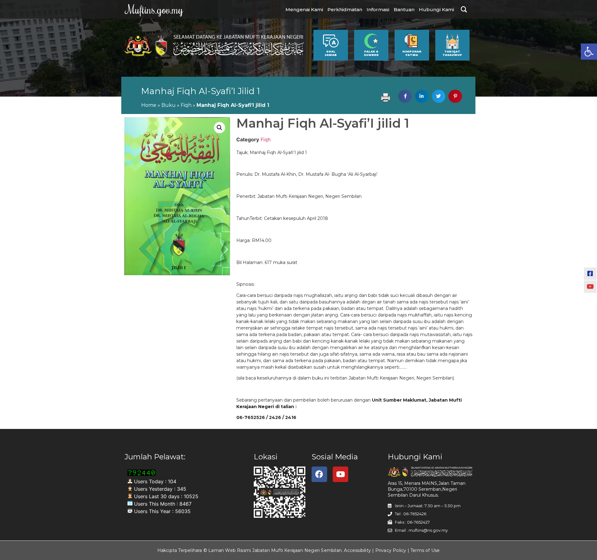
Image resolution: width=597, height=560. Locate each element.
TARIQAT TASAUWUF (452, 53)
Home (148, 105)
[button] (589, 51)
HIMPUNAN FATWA (411, 53)
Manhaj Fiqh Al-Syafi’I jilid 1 (200, 91)
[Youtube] (340, 474)
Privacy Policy (390, 550)
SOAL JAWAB (331, 53)
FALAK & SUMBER (371, 53)
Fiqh (186, 105)
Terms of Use (425, 550)
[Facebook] (319, 474)
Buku (168, 105)
